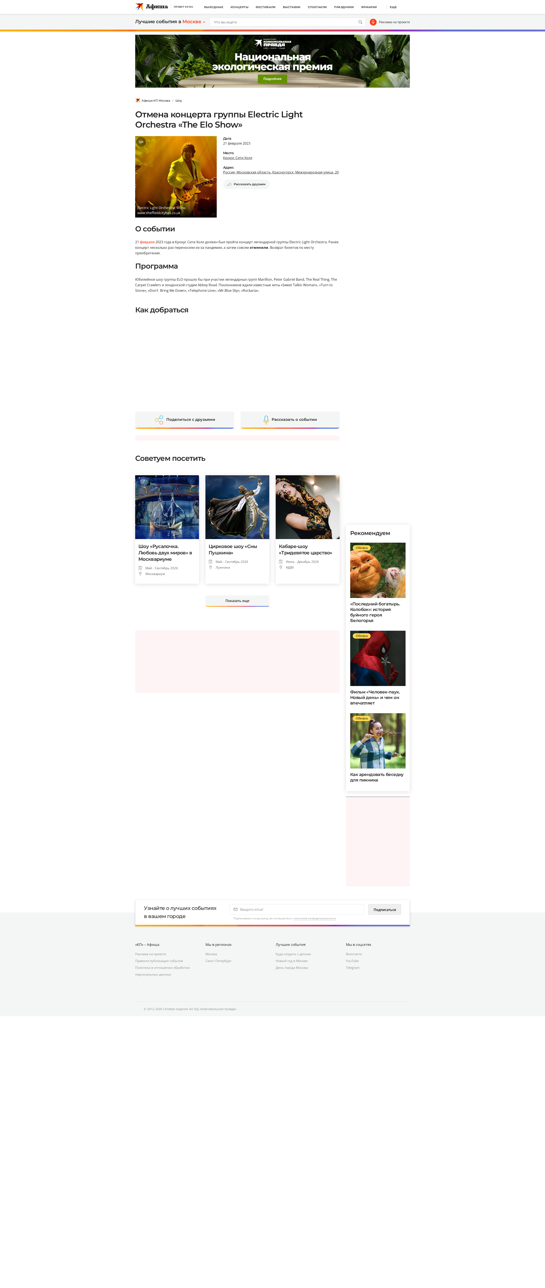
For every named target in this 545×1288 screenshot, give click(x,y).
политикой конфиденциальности (315, 918)
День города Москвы (292, 967)
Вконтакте (354, 954)
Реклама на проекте (394, 22)
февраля (147, 242)
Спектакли (317, 7)
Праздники (344, 7)
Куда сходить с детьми (293, 954)
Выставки (292, 7)
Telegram (353, 967)
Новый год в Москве (292, 961)
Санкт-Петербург (218, 961)
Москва (211, 954)
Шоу (178, 100)
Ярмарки (369, 7)
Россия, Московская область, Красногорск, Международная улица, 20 (281, 172)
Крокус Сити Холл (237, 157)
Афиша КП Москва (156, 100)
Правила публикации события (159, 961)
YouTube (352, 961)
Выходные (213, 7)
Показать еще (237, 600)
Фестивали (266, 7)
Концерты (239, 7)
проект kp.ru (183, 6)
